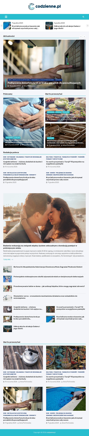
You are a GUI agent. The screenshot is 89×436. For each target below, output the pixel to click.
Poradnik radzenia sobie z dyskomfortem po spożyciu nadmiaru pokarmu (22, 141)
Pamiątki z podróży (69, 157)
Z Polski (17, 137)
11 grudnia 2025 (53, 182)
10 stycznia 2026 (15, 86)
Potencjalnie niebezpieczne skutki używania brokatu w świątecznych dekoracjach (48, 277)
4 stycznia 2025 (13, 145)
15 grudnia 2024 (54, 119)
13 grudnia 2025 (10, 182)
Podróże (81, 157)
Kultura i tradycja (53, 157)
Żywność (66, 112)
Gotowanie (16, 77)
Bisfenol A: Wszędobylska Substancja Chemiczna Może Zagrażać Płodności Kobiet (48, 267)
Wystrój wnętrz (52, 77)
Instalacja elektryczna (17, 173)
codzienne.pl (51, 432)
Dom (9, 77)
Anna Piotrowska (30, 86)
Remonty (32, 175)
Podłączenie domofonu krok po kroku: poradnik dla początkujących (19, 178)
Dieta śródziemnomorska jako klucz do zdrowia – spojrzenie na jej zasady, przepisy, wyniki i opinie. (63, 117)
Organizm (9, 137)
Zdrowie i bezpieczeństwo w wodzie (59, 175)
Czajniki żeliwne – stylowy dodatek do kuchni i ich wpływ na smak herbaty (22, 163)
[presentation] (1, 25)
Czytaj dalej (7, 259)
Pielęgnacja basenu (64, 173)
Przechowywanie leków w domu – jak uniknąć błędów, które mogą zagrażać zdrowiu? (49, 286)
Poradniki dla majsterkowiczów (15, 175)
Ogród (52, 173)
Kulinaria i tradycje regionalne (33, 77)
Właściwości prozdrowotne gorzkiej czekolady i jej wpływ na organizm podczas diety (65, 143)
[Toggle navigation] (6, 17)
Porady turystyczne (54, 159)
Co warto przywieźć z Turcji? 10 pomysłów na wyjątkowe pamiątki (70, 308)
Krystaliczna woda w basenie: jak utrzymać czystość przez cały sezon (26, 28)
